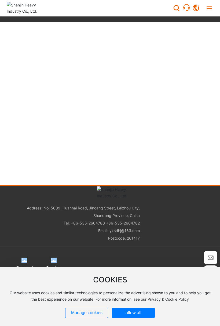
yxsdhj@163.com (124, 230)
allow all (133, 312)
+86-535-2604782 (123, 223)
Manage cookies (86, 312)
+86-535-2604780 (88, 223)
